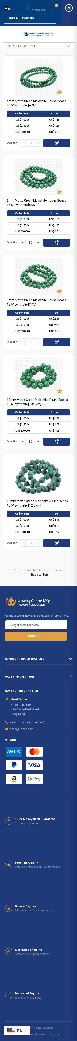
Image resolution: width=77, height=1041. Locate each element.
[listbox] (44, 46)
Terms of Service (36, 1034)
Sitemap (55, 1034)
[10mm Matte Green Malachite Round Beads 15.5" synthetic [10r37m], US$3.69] (38, 376)
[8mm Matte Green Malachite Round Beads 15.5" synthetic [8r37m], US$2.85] (38, 276)
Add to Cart (56, 143)
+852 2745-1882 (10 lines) (27, 722)
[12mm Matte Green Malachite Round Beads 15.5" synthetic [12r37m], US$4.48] (38, 476)
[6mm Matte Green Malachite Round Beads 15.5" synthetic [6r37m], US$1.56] (38, 177)
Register (40, 10)
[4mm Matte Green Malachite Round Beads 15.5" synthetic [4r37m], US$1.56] (38, 77)
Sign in (38, 5)
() (56, 5)
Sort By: (10, 45)
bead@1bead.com (21, 729)
